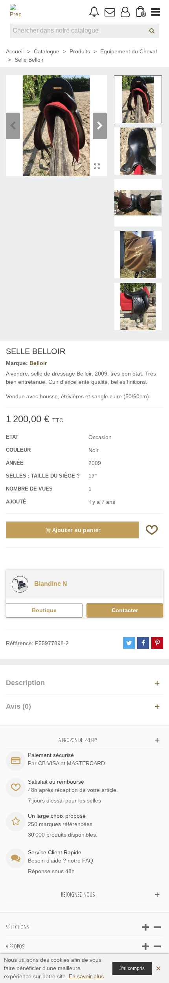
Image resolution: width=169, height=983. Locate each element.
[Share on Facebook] (143, 643)
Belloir (38, 363)
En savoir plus (86, 976)
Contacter (125, 610)
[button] (100, 126)
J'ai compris (132, 968)
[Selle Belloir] (97, 166)
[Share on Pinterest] (157, 643)
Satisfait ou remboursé (56, 782)
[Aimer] (152, 530)
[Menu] (155, 11)
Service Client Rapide (54, 852)
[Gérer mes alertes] (94, 12)
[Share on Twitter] (129, 643)
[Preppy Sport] (16, 12)
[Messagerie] (109, 11)
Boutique (44, 610)
